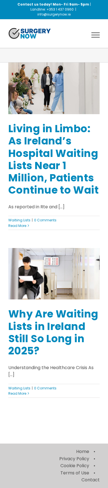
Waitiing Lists (19, 220)
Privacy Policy (74, 459)
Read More (17, 225)
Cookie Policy (74, 465)
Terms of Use (74, 473)
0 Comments (45, 220)
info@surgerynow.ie (54, 14)
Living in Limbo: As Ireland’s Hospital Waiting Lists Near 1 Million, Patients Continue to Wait (53, 159)
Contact (90, 480)
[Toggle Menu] (95, 34)
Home (82, 451)
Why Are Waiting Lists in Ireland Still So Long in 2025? (53, 332)
